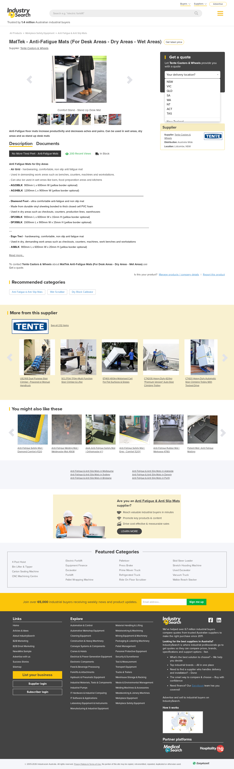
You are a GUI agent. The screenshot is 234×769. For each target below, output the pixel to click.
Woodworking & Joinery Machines (133, 693)
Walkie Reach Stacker (185, 579)
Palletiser (124, 560)
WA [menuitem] (169, 100)
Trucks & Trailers (124, 672)
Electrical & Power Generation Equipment (91, 656)
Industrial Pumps (78, 687)
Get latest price (174, 42)
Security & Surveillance (127, 656)
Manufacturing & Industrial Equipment (89, 708)
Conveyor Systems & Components (87, 646)
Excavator (71, 570)
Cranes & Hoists (78, 651)
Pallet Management (126, 646)
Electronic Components (82, 661)
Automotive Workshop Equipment (87, 630)
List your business (37, 675)
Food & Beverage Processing (84, 666)
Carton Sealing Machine (25, 571)
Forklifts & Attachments (82, 672)
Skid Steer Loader (183, 560)
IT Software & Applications (83, 698)
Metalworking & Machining (129, 630)
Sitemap (17, 666)
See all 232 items (60, 325)
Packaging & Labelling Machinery (132, 641)
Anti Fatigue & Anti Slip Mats (72, 33)
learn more (129, 531)
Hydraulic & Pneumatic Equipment (87, 677)
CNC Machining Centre (25, 576)
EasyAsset (198, 685)
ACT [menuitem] (169, 109)
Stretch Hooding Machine (187, 565)
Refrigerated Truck (129, 575)
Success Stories (21, 661)
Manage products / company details (179, 274)
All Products (16, 33)
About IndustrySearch (24, 635)
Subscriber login (37, 692)
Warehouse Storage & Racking (131, 677)
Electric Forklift (74, 560)
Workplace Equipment (127, 698)
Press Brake (126, 565)
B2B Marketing (20, 641)
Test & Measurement (126, 661)
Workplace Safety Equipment (39, 33)
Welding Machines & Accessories (132, 687)
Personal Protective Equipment (131, 651)
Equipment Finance (76, 565)
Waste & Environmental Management (134, 682)
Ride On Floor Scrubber (132, 579)
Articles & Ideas (21, 630)
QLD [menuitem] (169, 91)
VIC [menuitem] (169, 86)
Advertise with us (21, 656)
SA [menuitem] (168, 95)
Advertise (218, 4)
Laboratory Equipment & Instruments (88, 703)
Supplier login (38, 684)
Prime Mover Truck (129, 570)
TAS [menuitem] (169, 113)
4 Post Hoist (19, 562)
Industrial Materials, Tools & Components (91, 682)
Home (16, 625)
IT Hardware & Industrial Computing (88, 693)
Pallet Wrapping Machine (79, 579)
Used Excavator (181, 570)
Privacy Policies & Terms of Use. (87, 764)
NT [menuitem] (168, 104)
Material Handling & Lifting (129, 625)
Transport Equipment (126, 666)
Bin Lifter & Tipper (22, 566)
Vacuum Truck (181, 575)
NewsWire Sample (22, 651)
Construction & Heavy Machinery (86, 641)
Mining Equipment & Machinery (131, 635)
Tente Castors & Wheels (34, 48)
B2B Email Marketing (23, 646)
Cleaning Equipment (80, 635)
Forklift (69, 575)
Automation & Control (81, 625)
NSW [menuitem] (170, 82)
